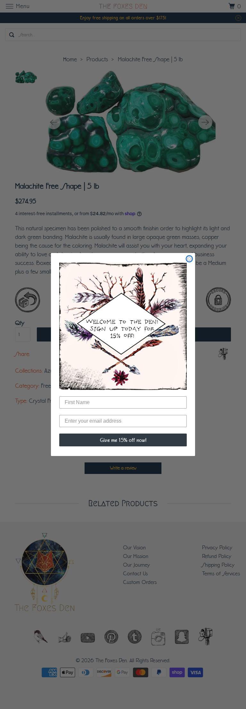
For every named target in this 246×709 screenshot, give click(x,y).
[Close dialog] (189, 259)
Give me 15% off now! (123, 439)
